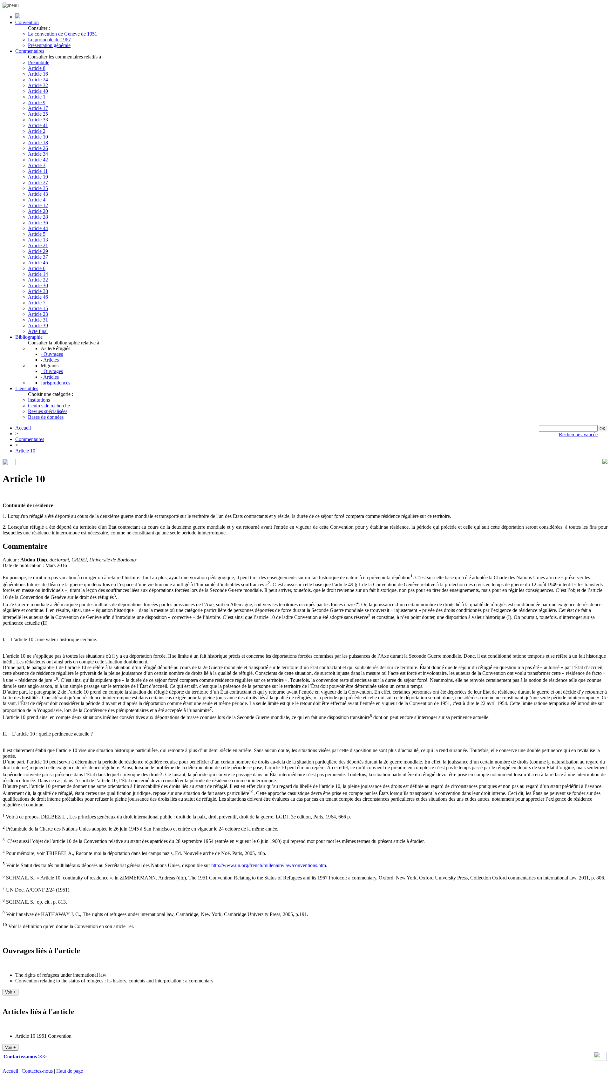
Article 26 (38, 148)
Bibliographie (29, 337)
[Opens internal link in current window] (600, 1059)
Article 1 (36, 96)
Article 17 (38, 108)
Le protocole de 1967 (49, 39)
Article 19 (38, 177)
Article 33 (38, 119)
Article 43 (38, 194)
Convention (27, 22)
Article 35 (38, 188)
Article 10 (38, 136)
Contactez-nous (37, 1071)
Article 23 (38, 314)
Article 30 (38, 285)
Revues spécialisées (47, 411)
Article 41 (38, 125)
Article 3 (36, 165)
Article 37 (38, 257)
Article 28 (38, 217)
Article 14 (38, 274)
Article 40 (38, 91)
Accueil (23, 428)
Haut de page (69, 1071)
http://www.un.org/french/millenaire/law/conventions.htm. (269, 865)
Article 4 (36, 199)
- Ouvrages (52, 354)
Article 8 (36, 68)
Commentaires (29, 51)
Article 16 (38, 74)
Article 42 (38, 159)
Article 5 (36, 234)
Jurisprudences (55, 382)
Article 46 (38, 297)
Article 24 (38, 79)
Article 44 (38, 228)
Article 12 (38, 205)
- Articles (50, 360)
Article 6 (36, 268)
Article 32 (38, 85)
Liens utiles (26, 388)
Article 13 (38, 239)
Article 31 (38, 319)
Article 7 (36, 302)
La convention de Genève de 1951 (62, 34)
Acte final (38, 331)
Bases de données (46, 417)
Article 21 (38, 245)
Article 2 (36, 131)
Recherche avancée (578, 434)
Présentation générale (49, 45)
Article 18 (38, 142)
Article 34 (38, 154)
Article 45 (38, 262)
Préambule (38, 62)
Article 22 (38, 279)
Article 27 (38, 182)
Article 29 (38, 251)
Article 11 (38, 171)
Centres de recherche (49, 405)
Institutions (39, 400)
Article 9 (36, 102)
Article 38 (38, 291)
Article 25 (38, 114)
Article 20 (38, 211)
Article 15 (38, 308)
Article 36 (38, 222)
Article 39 (38, 325)
